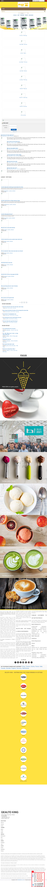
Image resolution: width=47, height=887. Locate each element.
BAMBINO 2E (35, 631)
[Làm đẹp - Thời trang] (23, 78)
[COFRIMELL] (23, 723)
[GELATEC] (23, 705)
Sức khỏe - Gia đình (14, 143)
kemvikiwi (5, 300)
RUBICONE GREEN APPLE (39, 630)
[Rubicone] (23, 677)
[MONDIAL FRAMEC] (23, 777)
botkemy (8, 351)
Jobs (1, 844)
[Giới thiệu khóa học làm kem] (5, 258)
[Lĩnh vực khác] (23, 113)
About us (2, 823)
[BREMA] (23, 732)
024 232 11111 (40, 886)
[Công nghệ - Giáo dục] (23, 42)
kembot (9, 143)
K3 (41, 631)
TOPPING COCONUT (39, 655)
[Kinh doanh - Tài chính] (23, 60)
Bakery (2, 829)
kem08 (5, 253)
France (37, 667)
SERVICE (2, 834)
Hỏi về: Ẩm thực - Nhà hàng (12, 308)
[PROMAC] (23, 768)
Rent (1, 838)
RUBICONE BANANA (39, 627)
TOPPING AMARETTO (39, 628)
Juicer (33, 644)
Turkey (23, 667)
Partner (2, 826)
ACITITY (2, 846)
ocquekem (9, 163)
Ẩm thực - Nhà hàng (10, 136)
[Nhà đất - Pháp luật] (23, 86)
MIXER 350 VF (35, 648)
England (13, 669)
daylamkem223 (4, 136)
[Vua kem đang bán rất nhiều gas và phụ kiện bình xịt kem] (5, 183)
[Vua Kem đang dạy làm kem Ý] (5, 210)
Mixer (33, 646)
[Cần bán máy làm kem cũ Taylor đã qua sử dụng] (5, 196)
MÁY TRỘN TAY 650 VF (39, 650)
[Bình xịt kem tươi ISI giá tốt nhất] (5, 293)
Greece (28, 667)
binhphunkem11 (6, 191)
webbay (7, 336)
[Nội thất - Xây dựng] (23, 104)
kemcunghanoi (6, 218)
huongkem (5, 230)
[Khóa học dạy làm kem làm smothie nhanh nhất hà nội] (5, 235)
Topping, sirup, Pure (37, 653)
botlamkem (7, 323)
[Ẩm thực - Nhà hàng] (23, 33)
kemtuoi (5, 265)
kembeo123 (6, 276)
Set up (2, 839)
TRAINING (2, 828)
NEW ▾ (2, 0)
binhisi (6, 308)
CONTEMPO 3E (35, 635)
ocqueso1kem (7, 315)
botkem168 (10, 149)
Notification (3, 849)
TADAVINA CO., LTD (21, 880)
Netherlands (25, 669)
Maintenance (3, 836)
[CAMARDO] (23, 686)
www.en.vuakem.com (5, 818)
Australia (8, 669)
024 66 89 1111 (40, 884)
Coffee (2, 831)
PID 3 (44, 633)
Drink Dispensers (36, 641)
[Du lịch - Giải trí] (23, 51)
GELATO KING (3, 821)
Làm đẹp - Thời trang (12, 191)
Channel (2, 824)
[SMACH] (23, 741)
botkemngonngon (11, 169)
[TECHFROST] (23, 695)
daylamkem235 (10, 156)
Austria (33, 667)
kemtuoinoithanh (7, 312)
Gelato (2, 833)
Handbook (2, 843)
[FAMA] (23, 759)
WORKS (2, 841)
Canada (3, 669)
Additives (34, 639)
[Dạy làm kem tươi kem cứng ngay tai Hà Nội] (5, 270)
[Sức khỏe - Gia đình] (23, 69)
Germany (19, 669)
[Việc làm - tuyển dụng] (23, 95)
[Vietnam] (46, 0)
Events (2, 848)
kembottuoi (7, 319)
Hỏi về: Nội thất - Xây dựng (13, 323)
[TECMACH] (23, 750)
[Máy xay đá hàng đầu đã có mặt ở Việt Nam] (5, 282)
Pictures (2, 851)
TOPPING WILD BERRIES (38, 658)
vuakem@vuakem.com (5, 817)
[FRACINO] (23, 714)
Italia (41, 667)
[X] (32, 871)
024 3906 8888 (40, 883)
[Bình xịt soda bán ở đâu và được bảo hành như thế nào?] (5, 247)
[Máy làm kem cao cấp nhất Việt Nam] (5, 223)
